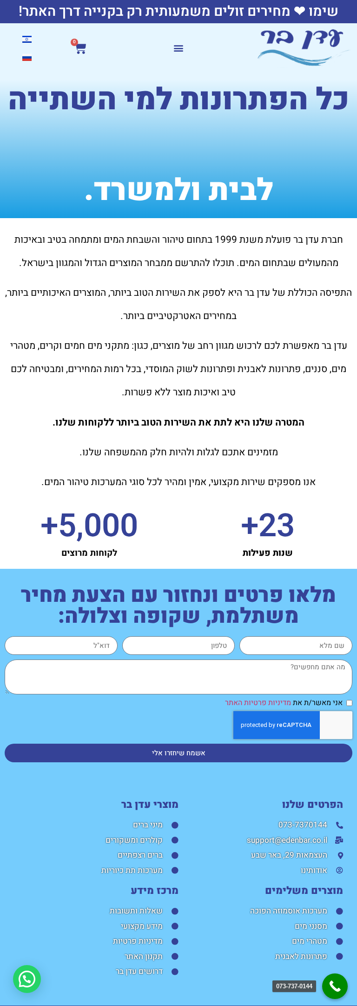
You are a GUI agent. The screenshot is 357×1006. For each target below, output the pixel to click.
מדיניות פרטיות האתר (258, 702)
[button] (178, 48)
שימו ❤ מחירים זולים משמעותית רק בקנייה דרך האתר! (178, 11)
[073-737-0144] (335, 986)
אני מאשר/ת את (284, 702)
